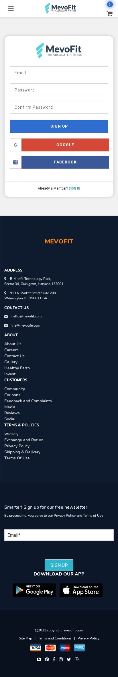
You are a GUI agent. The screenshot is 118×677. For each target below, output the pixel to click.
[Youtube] (39, 660)
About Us (12, 344)
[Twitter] (69, 660)
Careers (11, 350)
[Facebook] (54, 660)
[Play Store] (34, 590)
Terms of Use (93, 515)
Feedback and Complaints (28, 401)
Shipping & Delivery (22, 452)
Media (9, 407)
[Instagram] (61, 660)
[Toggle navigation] (11, 8)
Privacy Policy (17, 446)
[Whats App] (77, 660)
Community (14, 389)
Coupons (12, 395)
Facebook (65, 162)
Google (65, 145)
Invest (9, 374)
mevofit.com (73, 630)
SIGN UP (59, 565)
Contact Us (14, 356)
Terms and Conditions (55, 638)
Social (9, 419)
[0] (107, 13)
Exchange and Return (24, 440)
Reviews (12, 413)
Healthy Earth (17, 368)
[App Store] (81, 590)
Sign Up (59, 126)
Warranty (11, 434)
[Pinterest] (47, 660)
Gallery (10, 362)
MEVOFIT (59, 241)
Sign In (74, 188)
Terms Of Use (17, 458)
